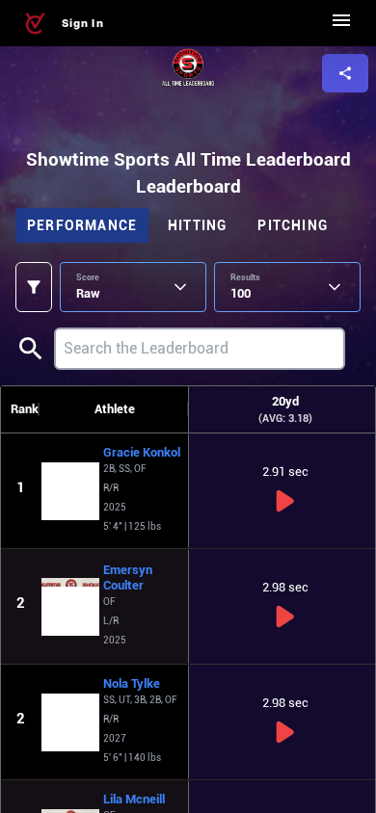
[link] (34, 23)
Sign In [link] (83, 23)
